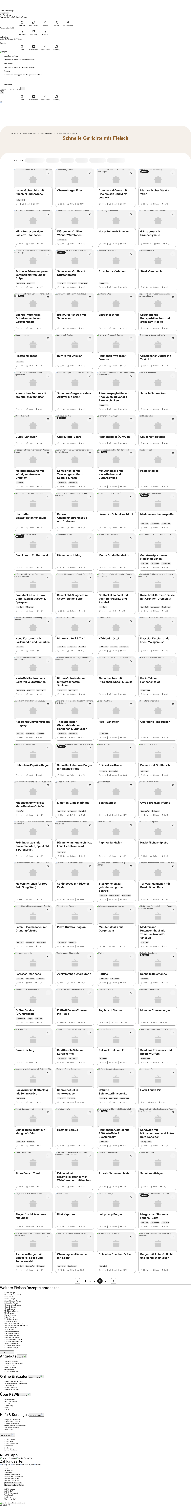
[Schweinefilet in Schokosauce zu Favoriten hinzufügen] (89, 1072)
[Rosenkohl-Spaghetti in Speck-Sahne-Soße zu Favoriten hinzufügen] (89, 577)
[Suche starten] (22, 88)
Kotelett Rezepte (10, 1315)
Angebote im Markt (11, 1361)
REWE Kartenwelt (11, 1444)
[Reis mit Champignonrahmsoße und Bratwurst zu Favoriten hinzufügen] (89, 496)
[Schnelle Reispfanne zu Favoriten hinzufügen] (173, 956)
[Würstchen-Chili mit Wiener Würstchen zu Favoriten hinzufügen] (89, 214)
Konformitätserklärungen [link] (13, 1483)
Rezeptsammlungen (29, 133)
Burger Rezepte (9, 1293)
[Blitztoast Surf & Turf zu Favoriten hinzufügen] (89, 621)
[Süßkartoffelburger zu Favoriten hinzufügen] (173, 419)
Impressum (8, 1472)
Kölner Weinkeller (10, 1450)
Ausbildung (8, 1406)
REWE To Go (9, 1442)
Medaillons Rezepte (11, 1319)
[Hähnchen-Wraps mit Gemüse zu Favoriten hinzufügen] (131, 338)
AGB (6, 1468)
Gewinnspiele (9, 1369)
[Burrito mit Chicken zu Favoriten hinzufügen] (89, 338)
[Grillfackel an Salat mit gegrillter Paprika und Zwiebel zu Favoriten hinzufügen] (131, 577)
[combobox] (10, 89)
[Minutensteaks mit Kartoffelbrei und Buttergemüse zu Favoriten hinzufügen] (131, 453)
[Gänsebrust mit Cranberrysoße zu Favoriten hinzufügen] (173, 214)
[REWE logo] (3, 52)
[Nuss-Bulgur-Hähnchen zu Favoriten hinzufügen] (131, 214)
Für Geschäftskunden (11, 1389)
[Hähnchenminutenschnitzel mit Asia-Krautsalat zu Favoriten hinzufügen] (89, 825)
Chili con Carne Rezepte (13, 1295)
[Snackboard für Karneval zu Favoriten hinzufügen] (48, 537)
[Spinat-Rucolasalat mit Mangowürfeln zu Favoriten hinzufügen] (48, 1112)
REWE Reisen (9, 1440)
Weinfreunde (8, 1446)
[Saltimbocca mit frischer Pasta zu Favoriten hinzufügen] (89, 866)
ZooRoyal (7, 1448)
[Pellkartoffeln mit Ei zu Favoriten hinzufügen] (131, 1032)
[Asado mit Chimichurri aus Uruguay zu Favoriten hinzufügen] (48, 704)
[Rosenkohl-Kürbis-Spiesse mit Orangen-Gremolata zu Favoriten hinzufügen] (173, 577)
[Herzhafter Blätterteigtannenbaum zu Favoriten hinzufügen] (48, 496)
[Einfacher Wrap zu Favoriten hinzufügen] (131, 297)
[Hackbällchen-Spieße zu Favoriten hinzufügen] (173, 825)
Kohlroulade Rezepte (11, 1333)
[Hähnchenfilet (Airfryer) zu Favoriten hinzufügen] (131, 419)
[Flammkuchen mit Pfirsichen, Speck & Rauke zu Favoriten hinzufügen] (131, 661)
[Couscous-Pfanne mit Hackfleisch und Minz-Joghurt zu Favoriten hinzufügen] (131, 173)
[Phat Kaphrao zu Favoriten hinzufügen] (89, 1196)
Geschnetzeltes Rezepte (12, 1305)
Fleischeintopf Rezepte (12, 1337)
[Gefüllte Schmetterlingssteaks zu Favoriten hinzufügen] (131, 1072)
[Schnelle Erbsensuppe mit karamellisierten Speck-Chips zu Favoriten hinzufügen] (48, 254)
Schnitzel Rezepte (10, 1327)
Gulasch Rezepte (10, 1307)
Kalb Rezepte (9, 1313)
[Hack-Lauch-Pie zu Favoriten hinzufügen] (173, 1072)
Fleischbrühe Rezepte (11, 1335)
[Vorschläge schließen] (2, 92)
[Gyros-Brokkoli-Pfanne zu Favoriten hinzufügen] (173, 785)
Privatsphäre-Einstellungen (13, 1476)
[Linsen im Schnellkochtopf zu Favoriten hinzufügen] (131, 496)
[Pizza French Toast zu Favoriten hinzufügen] (48, 1155)
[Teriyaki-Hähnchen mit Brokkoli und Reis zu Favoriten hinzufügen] (173, 866)
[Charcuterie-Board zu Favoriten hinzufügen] (89, 419)
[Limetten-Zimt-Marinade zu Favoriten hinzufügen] (89, 785)
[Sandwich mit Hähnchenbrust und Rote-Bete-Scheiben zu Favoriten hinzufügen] (173, 1112)
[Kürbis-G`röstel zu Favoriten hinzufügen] (131, 621)
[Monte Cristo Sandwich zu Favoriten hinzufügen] (131, 537)
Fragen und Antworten (12, 1420)
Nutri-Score (8, 1430)
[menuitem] (22, 23)
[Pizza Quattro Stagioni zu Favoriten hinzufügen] (89, 909)
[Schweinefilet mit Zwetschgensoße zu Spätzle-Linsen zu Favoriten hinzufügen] (89, 453)
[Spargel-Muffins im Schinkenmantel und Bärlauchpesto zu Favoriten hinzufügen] (48, 297)
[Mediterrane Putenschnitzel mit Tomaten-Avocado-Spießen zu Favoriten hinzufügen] (173, 909)
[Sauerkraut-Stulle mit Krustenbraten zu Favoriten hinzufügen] (89, 254)
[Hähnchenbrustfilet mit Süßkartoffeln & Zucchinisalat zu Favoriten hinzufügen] (131, 1112)
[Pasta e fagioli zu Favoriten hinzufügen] (173, 453)
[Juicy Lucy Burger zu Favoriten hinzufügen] (131, 1196)
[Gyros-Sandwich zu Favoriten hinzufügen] (48, 419)
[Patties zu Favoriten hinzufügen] (131, 956)
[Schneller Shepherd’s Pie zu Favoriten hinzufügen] (131, 1236)
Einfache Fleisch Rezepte (13, 1339)
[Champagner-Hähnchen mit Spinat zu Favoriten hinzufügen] (89, 1236)
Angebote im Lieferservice (13, 1363)
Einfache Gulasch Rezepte (13, 1341)
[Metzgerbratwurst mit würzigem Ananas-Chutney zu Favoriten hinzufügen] (48, 453)
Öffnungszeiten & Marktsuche (15, 1426)
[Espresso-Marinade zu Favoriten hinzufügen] (48, 956)
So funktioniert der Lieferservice (15, 1383)
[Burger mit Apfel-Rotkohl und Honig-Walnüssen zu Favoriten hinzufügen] (173, 1236)
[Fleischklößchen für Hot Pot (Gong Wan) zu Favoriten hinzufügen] (48, 866)
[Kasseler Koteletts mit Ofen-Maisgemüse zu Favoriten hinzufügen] (173, 621)
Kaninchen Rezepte (11, 1348)
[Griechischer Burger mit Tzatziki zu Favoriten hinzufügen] (173, 338)
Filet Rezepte (9, 1297)
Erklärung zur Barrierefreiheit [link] (14, 1485)
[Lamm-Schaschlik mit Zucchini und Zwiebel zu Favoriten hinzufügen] (48, 173)
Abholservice (9, 1385)
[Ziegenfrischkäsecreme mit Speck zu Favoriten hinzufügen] (48, 1196)
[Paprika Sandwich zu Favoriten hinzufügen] (131, 825)
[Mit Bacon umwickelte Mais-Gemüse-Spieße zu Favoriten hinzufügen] (48, 785)
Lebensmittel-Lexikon (12, 1422)
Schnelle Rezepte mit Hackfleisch (16, 1325)
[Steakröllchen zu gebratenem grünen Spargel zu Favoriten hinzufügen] (131, 866)
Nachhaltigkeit (9, 1399)
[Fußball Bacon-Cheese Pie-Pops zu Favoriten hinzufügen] (89, 992)
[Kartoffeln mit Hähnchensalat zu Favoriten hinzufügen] (173, 661)
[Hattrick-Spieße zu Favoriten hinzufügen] (89, 1112)
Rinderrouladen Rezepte (12, 1345)
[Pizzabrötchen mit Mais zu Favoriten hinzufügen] (131, 1155)
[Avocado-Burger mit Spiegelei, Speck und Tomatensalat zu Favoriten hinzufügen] (48, 1236)
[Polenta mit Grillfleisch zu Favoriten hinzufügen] (173, 747)
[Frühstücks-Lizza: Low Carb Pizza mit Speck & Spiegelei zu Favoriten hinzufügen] (48, 577)
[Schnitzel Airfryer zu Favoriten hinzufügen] (173, 1155)
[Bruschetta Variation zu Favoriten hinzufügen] (131, 254)
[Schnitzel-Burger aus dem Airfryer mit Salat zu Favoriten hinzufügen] (89, 376)
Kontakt (7, 1409)
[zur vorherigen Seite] (77, 1281)
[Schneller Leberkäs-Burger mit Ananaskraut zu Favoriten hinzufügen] (89, 747)
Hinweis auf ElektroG (12, 1480)
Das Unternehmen (10, 1401)
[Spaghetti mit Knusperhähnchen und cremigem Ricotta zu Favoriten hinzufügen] (173, 297)
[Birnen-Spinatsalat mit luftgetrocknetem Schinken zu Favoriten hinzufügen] (89, 661)
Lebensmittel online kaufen (13, 1381)
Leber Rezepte (9, 1317)
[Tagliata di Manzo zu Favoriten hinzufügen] (131, 992)
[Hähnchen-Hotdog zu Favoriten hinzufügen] (89, 537)
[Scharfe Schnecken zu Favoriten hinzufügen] (173, 376)
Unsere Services (10, 1367)
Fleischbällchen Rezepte (12, 1301)
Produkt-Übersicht (10, 1387)
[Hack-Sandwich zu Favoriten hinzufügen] (131, 704)
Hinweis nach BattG (11, 1478)
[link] (97, 58)
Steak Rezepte (9, 1329)
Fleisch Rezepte (46, 133)
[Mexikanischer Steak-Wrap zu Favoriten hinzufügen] (173, 173)
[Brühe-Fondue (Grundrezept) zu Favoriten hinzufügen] (48, 992)
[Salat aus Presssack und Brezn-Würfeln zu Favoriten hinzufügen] (173, 1032)
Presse (6, 1408)
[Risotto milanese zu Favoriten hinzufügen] (48, 338)
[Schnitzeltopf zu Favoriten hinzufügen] (131, 785)
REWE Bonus (9, 1365)
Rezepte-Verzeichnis (11, 1424)
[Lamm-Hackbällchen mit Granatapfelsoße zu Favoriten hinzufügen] (48, 909)
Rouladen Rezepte (10, 1321)
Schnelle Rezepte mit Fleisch (14, 1323)
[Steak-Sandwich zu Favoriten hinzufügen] (173, 254)
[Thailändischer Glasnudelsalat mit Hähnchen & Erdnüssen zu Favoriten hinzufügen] (89, 704)
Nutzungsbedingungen (12, 1474)
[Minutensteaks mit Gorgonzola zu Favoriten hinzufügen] (131, 909)
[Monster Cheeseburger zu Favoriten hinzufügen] (173, 992)
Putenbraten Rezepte (11, 1331)
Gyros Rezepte (9, 1309)
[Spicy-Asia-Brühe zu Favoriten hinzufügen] (131, 747)
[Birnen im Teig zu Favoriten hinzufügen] (48, 1032)
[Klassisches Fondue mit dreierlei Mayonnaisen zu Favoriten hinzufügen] (48, 376)
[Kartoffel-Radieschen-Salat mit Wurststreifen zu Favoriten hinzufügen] (48, 661)
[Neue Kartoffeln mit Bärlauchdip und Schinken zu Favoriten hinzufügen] (48, 621)
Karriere (7, 1403)
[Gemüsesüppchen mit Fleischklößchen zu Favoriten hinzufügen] (173, 537)
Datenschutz (8, 1470)
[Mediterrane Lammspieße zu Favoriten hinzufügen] (173, 496)
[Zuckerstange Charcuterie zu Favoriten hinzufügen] (89, 956)
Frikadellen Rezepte (11, 1303)
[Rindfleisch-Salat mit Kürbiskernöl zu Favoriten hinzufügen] (89, 1032)
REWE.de (14, 133)
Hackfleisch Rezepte (11, 1311)
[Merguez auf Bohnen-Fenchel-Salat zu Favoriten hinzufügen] (173, 1196)
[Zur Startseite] (7, 3)
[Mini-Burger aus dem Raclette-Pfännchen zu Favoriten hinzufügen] (48, 214)
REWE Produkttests (11, 1371)
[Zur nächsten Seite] (113, 1281)
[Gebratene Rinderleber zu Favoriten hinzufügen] (173, 704)
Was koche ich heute (11, 1428)
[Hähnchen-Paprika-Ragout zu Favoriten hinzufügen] (48, 747)
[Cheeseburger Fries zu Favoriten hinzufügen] (89, 173)
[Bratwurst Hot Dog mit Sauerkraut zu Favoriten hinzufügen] (89, 297)
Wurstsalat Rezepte (11, 1343)
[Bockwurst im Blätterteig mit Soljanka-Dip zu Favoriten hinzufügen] (48, 1072)
